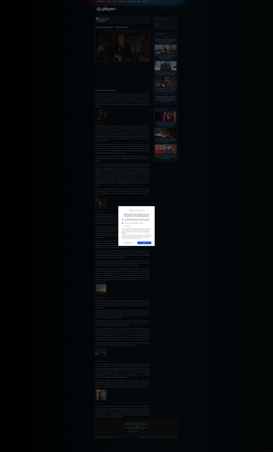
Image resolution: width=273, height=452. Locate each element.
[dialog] (136, 226)
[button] (136, 226)
